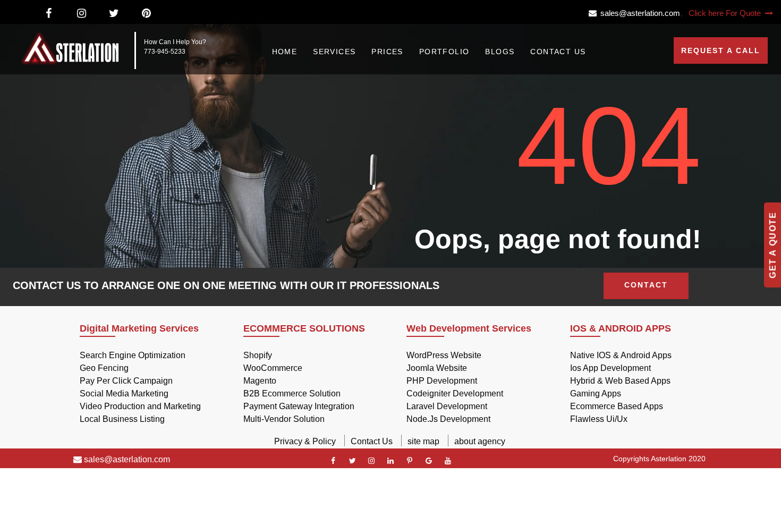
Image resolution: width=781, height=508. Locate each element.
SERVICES (334, 51)
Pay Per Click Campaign (126, 380)
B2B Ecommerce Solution (292, 393)
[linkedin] (390, 460)
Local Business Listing (122, 419)
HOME (285, 51)
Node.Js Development (448, 419)
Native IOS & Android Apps (621, 355)
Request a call (720, 50)
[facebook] (333, 460)
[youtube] (448, 460)
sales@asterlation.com (638, 13)
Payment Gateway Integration (298, 406)
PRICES (387, 51)
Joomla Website (436, 367)
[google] (428, 460)
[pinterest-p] (409, 460)
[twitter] (352, 460)
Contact (646, 285)
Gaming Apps (595, 393)
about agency (479, 441)
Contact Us (372, 441)
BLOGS (499, 51)
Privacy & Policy (305, 441)
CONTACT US (557, 51)
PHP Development (441, 380)
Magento (259, 380)
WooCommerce (272, 367)
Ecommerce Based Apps (616, 406)
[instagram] (371, 460)
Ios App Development (610, 367)
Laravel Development (446, 406)
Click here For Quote (725, 13)
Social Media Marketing (124, 393)
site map (423, 441)
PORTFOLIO (444, 51)
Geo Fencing (104, 367)
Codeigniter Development (454, 393)
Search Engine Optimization (132, 355)
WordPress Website (443, 355)
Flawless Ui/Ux (598, 419)
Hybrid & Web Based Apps (620, 380)
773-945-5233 (164, 51)
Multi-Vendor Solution (284, 419)
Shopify (257, 355)
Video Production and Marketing (140, 406)
